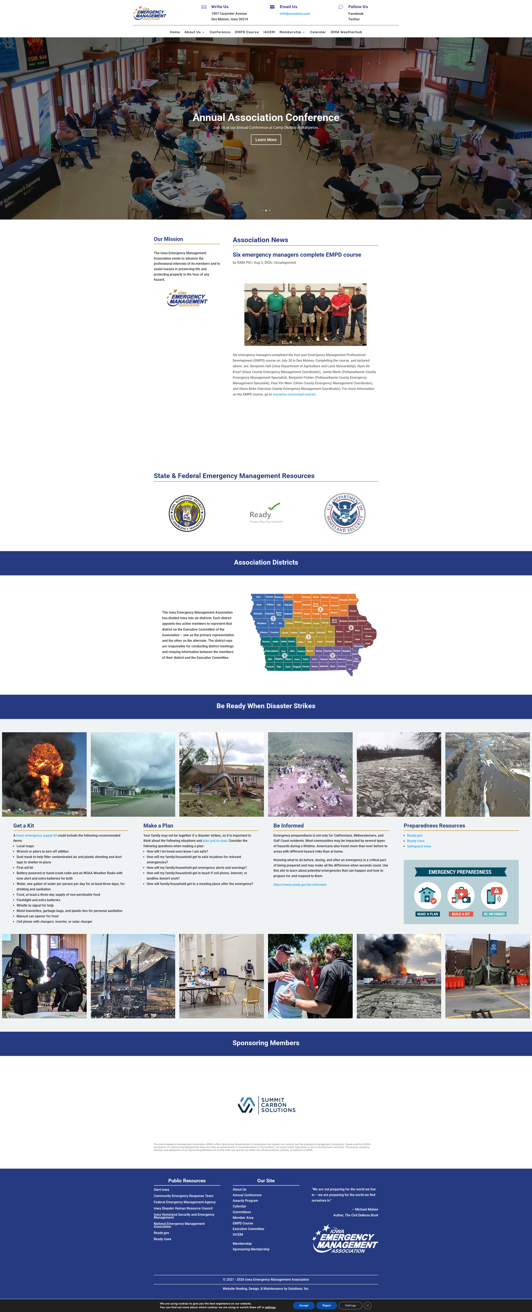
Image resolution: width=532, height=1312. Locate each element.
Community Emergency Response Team (183, 1196)
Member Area (243, 1218)
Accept (303, 1305)
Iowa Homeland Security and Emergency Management (184, 1216)
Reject (327, 1305)
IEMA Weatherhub (346, 32)
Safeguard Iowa (419, 846)
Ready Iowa (416, 841)
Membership (290, 32)
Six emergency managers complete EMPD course (297, 254)
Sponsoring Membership (251, 1249)
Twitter (354, 19)
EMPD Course (247, 32)
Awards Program (245, 1201)
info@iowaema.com (295, 14)
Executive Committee (248, 1229)
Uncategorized (285, 263)
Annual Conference (247, 1195)
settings (270, 1307)
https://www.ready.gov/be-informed (299, 885)
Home (175, 32)
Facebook (356, 14)
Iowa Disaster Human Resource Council (183, 1208)
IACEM (269, 32)
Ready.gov (414, 835)
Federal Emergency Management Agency (185, 1202)
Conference (220, 32)
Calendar (318, 32)
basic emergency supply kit (36, 835)
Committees (242, 1212)
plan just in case (215, 841)
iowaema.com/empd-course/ (294, 394)
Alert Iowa (161, 1190)
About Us (193, 32)
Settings (350, 1305)
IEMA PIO (244, 263)
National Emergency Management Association (179, 1225)
